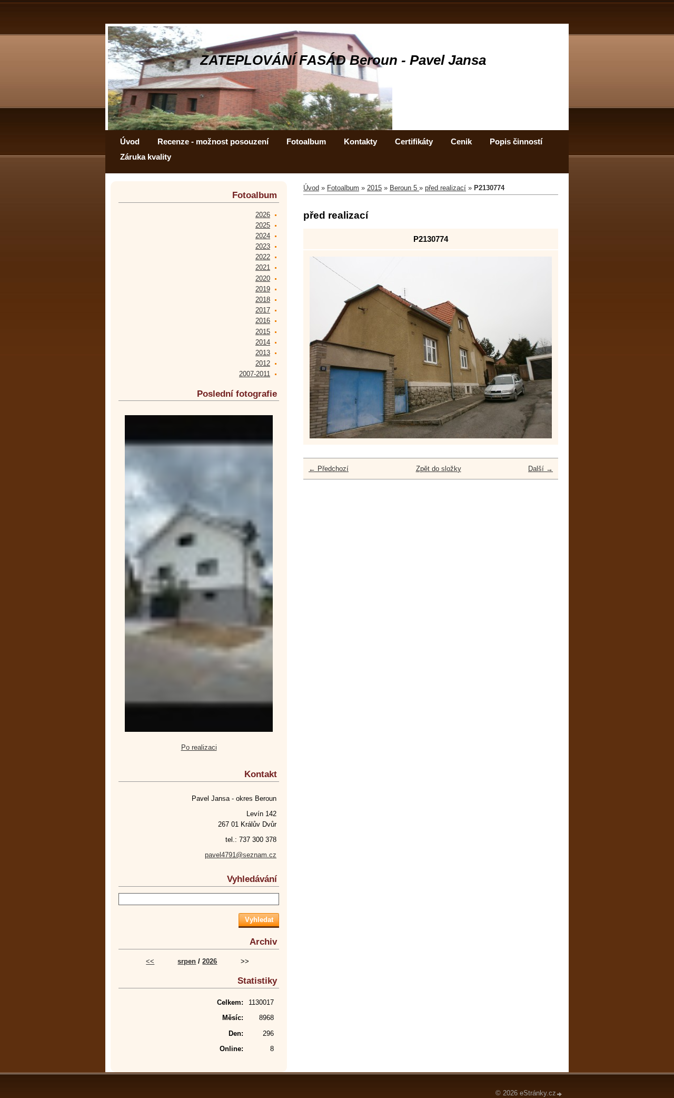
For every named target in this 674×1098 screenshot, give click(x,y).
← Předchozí (329, 469)
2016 (262, 321)
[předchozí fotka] (327, 347)
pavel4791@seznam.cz (240, 855)
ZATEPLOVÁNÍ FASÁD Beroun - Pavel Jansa (343, 60)
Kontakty (360, 141)
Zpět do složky (438, 469)
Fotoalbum (306, 141)
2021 (262, 267)
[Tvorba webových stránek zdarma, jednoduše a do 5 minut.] (559, 1094)
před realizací (445, 188)
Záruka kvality (145, 156)
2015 (374, 188)
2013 (262, 353)
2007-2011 (254, 374)
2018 (262, 299)
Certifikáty (414, 141)
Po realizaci (199, 747)
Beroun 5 (404, 188)
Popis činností (516, 141)
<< (150, 961)
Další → (540, 469)
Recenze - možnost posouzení (213, 141)
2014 (262, 342)
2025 (262, 225)
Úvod (130, 141)
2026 (262, 215)
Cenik (461, 141)
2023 (262, 246)
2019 (262, 289)
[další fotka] (535, 347)
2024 (262, 236)
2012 (262, 363)
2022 (262, 257)
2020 (262, 278)
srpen (186, 961)
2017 (262, 310)
